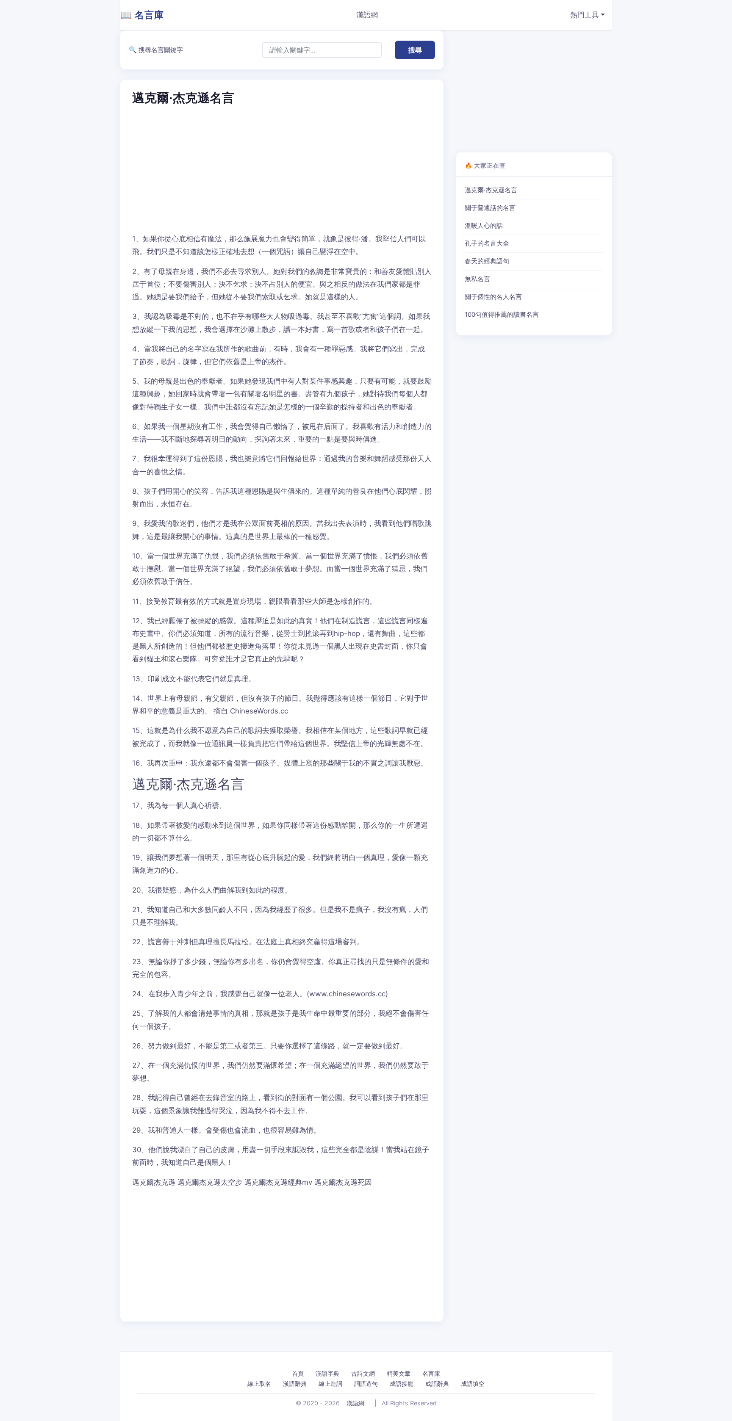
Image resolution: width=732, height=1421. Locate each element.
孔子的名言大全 (487, 243)
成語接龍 (401, 1383)
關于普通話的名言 (490, 208)
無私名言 (477, 279)
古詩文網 (363, 1373)
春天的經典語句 (487, 261)
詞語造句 (366, 1383)
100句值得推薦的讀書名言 (502, 314)
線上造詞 (330, 1383)
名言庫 (431, 1373)
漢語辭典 (295, 1383)
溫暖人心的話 (484, 225)
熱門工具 (584, 15)
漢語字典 (327, 1373)
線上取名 (259, 1383)
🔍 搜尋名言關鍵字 (156, 50)
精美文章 (398, 1373)
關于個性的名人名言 (493, 297)
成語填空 (473, 1383)
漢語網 (367, 15)
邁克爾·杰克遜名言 (491, 190)
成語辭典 (437, 1383)
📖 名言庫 (142, 14)
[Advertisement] (282, 170)
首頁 (298, 1373)
